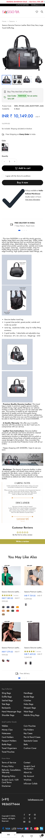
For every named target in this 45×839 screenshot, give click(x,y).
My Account (29, 776)
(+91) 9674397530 (22, 5)
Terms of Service (9, 762)
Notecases (6, 733)
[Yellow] (17, 607)
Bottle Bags (6, 744)
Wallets (5, 726)
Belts (26, 744)
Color (4, 141)
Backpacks (6, 708)
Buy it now (22, 182)
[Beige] (3, 610)
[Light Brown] (7, 660)
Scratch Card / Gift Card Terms (10, 781)
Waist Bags (28, 711)
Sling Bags (6, 693)
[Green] (12, 610)
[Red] (17, 610)
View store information (32, 199)
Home (4, 21)
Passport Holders (9, 740)
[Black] (3, 607)
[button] (19, 230)
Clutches (27, 700)
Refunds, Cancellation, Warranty (11, 771)
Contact (27, 762)
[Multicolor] (5, 147)
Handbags (28, 693)
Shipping (14, 128)
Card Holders (7, 737)
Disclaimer (6, 786)
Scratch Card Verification (29, 767)
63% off (7, 621)
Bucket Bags (29, 696)
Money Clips (7, 729)
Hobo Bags (28, 704)
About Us (28, 772)
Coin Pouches (30, 726)
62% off (7, 566)
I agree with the (17, 176)
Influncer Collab (30, 783)
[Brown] (12, 607)
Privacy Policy (8, 766)
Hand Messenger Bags (11, 711)
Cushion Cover (30, 748)
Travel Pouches (8, 751)
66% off (29, 621)
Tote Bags (6, 704)
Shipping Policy (8, 776)
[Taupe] (3, 614)
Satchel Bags (7, 700)
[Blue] (7, 607)
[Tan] (7, 610)
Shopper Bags (30, 708)
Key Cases (28, 733)
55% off (29, 566)
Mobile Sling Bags (31, 715)
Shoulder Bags (8, 715)
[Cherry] (30, 604)
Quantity (5, 156)
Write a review (22, 541)
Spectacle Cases (31, 740)
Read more (30, 225)
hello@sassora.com (37, 5)
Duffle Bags (7, 696)
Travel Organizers (9, 748)
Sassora (12, 21)
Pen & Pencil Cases (32, 737)
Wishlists (27, 779)
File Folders (29, 729)
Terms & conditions (23, 176)
